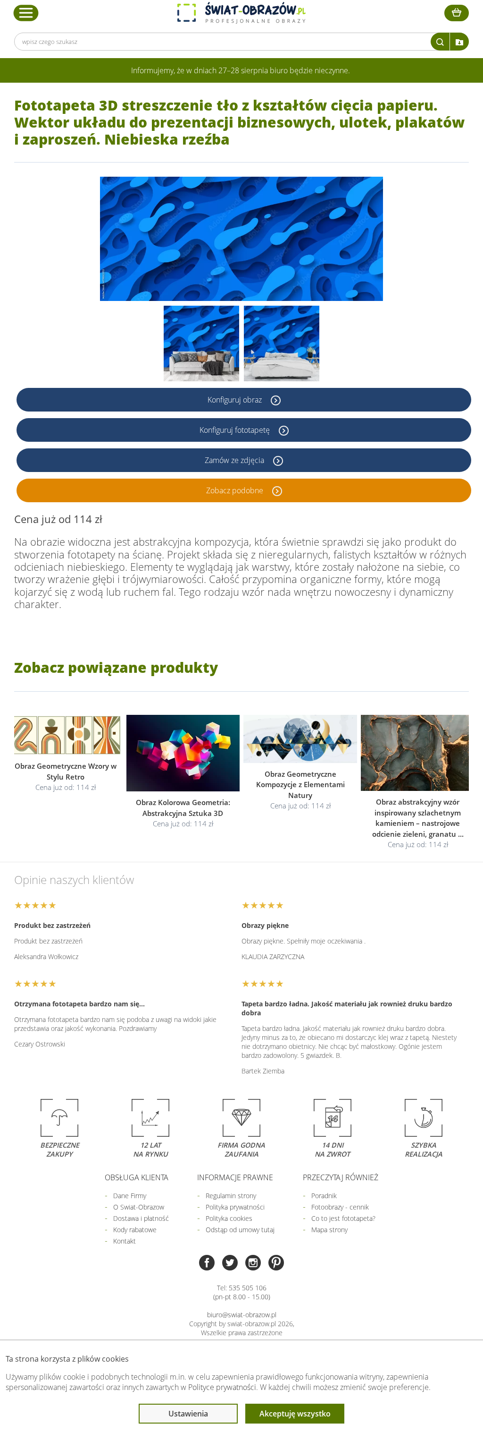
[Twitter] (230, 1264)
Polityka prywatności (235, 1206)
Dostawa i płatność (141, 1218)
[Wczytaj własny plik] (459, 42)
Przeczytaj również (340, 1177)
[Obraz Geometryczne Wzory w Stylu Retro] (65, 735)
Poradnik (324, 1195)
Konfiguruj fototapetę (236, 430)
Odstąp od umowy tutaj (240, 1229)
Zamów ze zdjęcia (235, 460)
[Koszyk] (456, 13)
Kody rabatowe (135, 1229)
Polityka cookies (229, 1218)
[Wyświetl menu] (26, 13)
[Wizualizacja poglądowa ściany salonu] (201, 343)
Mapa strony (329, 1229)
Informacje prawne (235, 1177)
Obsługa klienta (136, 1177)
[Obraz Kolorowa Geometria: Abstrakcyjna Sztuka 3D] (183, 753)
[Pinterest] (276, 1264)
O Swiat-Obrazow (138, 1206)
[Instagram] (253, 1264)
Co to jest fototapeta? (343, 1218)
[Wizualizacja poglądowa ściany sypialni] (281, 343)
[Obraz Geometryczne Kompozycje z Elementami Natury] (300, 739)
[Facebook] (207, 1264)
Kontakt (124, 1240)
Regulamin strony (231, 1195)
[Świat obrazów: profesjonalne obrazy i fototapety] (241, 13)
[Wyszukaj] (440, 42)
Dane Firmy (129, 1195)
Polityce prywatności (222, 1387)
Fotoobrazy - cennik (340, 1206)
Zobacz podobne (235, 490)
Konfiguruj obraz (236, 400)
